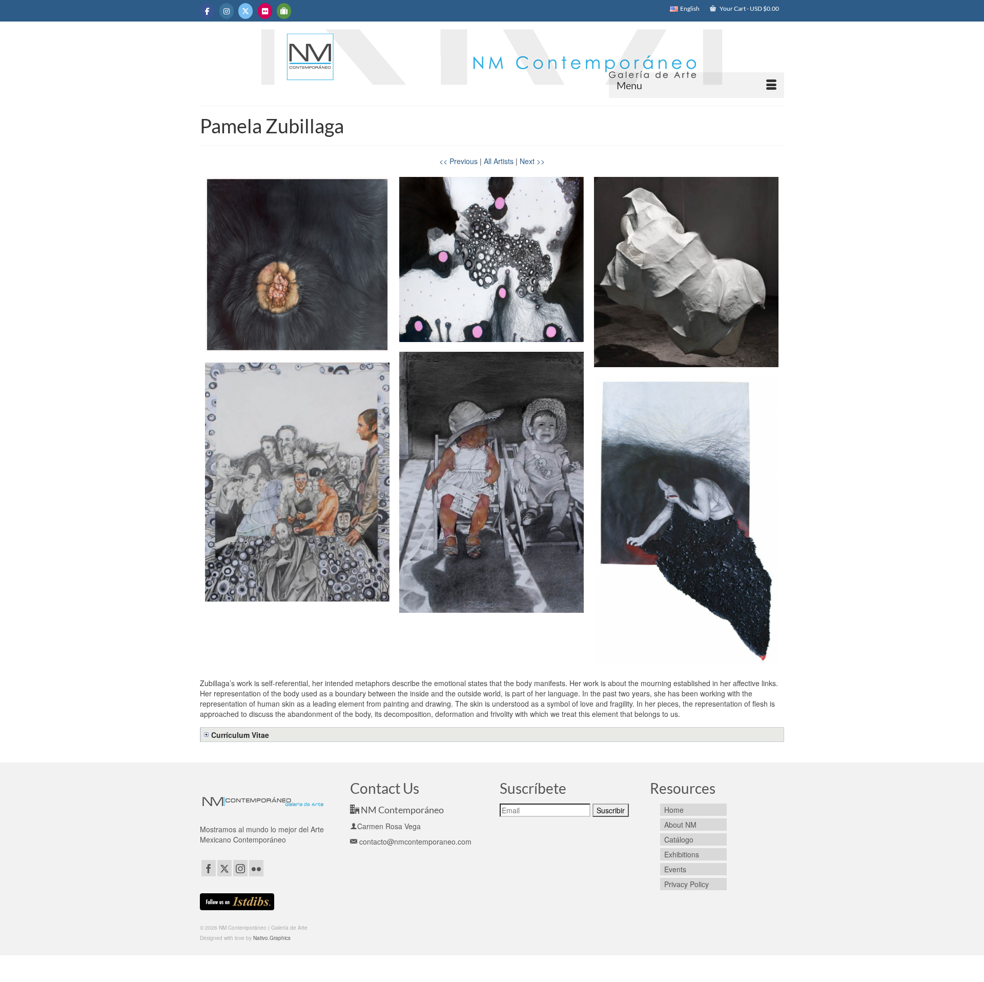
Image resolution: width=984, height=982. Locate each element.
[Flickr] (256, 868)
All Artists (499, 161)
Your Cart (749, 8)
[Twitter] (224, 868)
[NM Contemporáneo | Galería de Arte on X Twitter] (245, 11)
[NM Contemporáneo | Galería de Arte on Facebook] (207, 11)
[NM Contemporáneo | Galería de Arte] (492, 62)
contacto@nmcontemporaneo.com (414, 841)
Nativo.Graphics (272, 937)
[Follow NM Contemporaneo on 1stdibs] (237, 900)
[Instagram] (240, 868)
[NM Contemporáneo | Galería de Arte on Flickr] (265, 11)
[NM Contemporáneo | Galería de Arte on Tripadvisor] (284, 11)
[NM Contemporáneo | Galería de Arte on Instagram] (226, 11)
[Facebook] (208, 868)
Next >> (532, 161)
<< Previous (458, 161)
